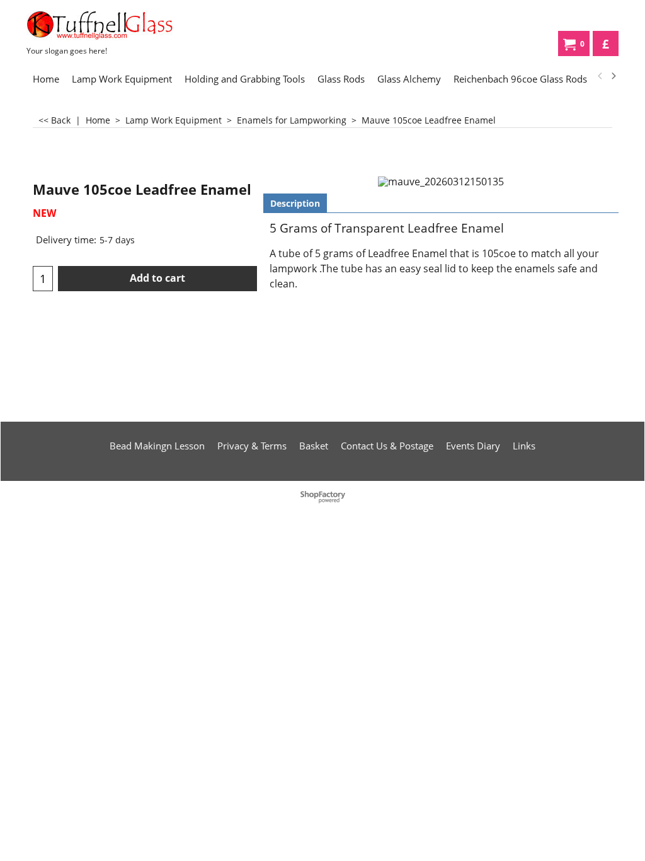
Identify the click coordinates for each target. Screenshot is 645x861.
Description (295, 203)
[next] (613, 76)
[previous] (600, 76)
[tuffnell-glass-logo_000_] (120, 25)
